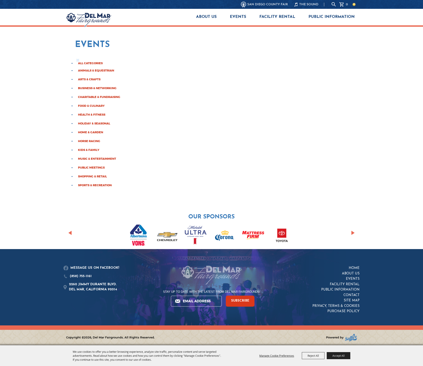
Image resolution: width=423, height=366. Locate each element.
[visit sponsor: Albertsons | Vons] (138, 236)
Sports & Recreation (95, 185)
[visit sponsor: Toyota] (282, 236)
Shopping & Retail (92, 176)
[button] (70, 232)
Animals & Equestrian (96, 70)
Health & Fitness (91, 114)
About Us (206, 17)
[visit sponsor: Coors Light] (196, 236)
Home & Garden (90, 132)
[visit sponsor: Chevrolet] (167, 236)
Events (238, 17)
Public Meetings (91, 167)
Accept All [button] (338, 355)
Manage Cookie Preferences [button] (276, 355)
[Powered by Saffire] (351, 337)
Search (334, 4)
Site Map (352, 300)
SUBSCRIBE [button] (240, 300)
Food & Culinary (91, 106)
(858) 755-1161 (81, 276)
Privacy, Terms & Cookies (336, 306)
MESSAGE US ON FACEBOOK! (94, 268)
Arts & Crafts (89, 79)
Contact (351, 295)
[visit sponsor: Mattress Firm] (253, 236)
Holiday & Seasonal (94, 123)
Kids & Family (88, 150)
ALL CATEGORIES (90, 63)
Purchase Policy (343, 311)
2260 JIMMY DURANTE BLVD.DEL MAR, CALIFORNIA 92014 (93, 287)
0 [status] (347, 4)
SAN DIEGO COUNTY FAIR (267, 4)
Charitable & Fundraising (99, 97)
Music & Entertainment (97, 159)
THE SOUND (308, 4)
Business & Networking (97, 88)
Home (354, 268)
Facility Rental (277, 17)
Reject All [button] (313, 355)
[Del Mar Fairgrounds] (89, 19)
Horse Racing (89, 141)
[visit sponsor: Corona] (224, 236)
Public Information (331, 17)
